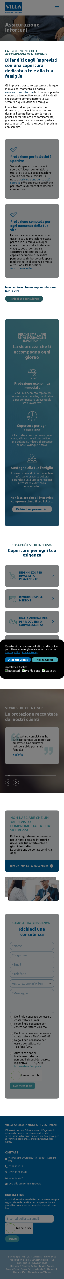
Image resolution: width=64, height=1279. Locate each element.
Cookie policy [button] (12, 652)
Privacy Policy (12, 1269)
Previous (8, 782)
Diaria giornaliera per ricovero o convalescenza (33, 621)
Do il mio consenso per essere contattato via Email (32, 1018)
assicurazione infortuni (19, 92)
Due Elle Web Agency (44, 1266)
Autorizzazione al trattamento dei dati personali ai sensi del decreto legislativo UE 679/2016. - (32, 1059)
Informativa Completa (27, 1066)
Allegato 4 (52, 1269)
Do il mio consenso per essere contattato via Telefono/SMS (32, 1035)
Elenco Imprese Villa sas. (39, 1272)
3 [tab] (9, 775)
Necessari (14, 670)
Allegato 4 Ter (19, 1272)
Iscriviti (12, 1238)
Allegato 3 (40, 1269)
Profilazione (32, 670)
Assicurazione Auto (22, 268)
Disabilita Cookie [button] (18, 659)
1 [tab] (6, 775)
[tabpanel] (33, 745)
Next (16, 782)
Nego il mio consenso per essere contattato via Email (31, 1025)
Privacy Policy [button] (30, 652)
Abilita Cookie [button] (45, 659)
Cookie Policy (27, 1269)
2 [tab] (7, 775)
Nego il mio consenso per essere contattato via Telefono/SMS (30, 1043)
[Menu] (57, 8)
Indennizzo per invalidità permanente (30, 576)
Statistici (50, 670)
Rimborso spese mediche (31, 598)
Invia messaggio (22, 1085)
